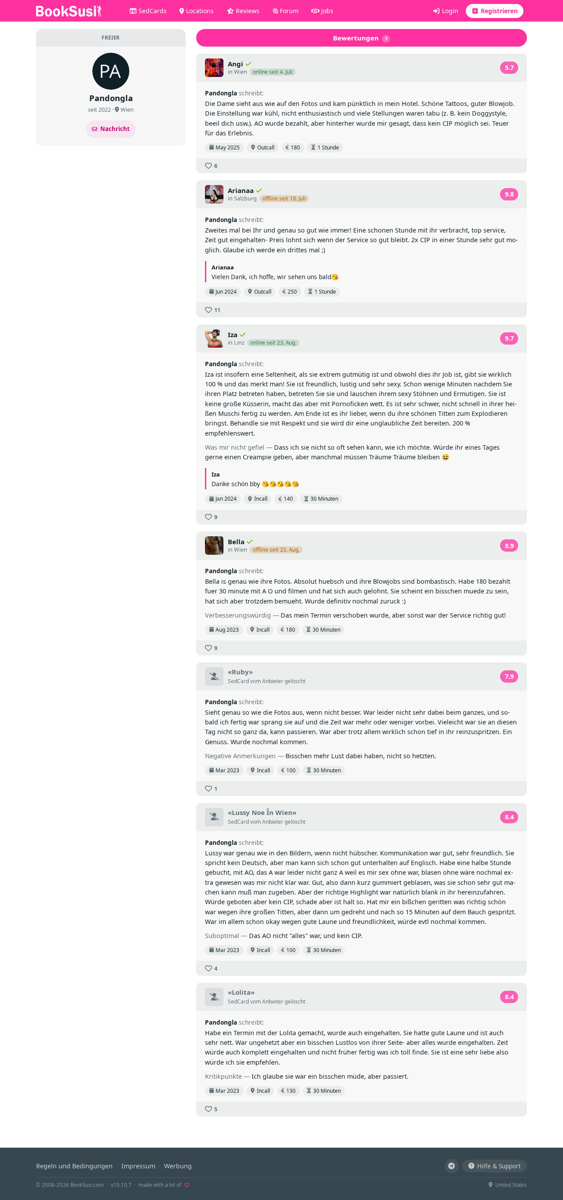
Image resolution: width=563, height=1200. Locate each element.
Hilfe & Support (499, 1166)
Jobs (326, 11)
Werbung (178, 1166)
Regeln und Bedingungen (74, 1166)
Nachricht (115, 129)
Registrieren (498, 11)
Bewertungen (360, 37)
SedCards (152, 11)
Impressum (138, 1166)
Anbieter (272, 681)
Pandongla (221, 93)
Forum (288, 11)
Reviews (247, 11)
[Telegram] (452, 1166)
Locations (199, 11)
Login (449, 11)
